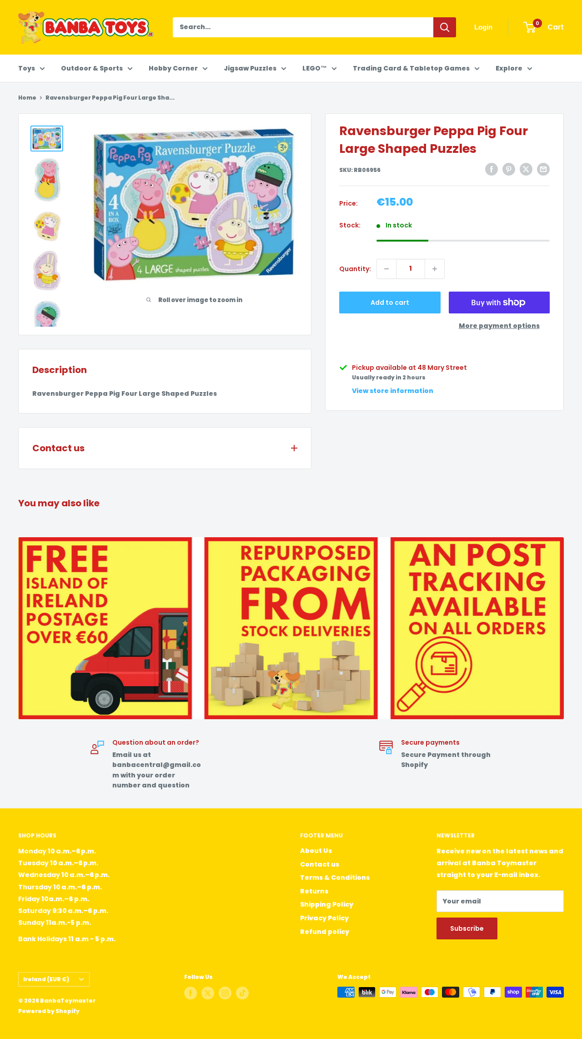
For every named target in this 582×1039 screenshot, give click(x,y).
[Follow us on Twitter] (207, 993)
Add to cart (390, 302)
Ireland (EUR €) (46, 979)
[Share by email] (543, 169)
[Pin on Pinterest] (508, 169)
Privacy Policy (324, 918)
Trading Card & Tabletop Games (411, 68)
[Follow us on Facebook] (190, 993)
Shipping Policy (326, 904)
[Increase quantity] (434, 268)
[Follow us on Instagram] (225, 993)
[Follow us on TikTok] (242, 993)
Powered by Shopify (49, 1011)
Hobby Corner (173, 68)
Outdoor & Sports (92, 68)
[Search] (444, 27)
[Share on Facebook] (491, 169)
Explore (509, 68)
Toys (26, 68)
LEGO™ (314, 68)
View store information (392, 390)
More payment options (499, 325)
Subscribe (467, 928)
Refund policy (324, 931)
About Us (316, 850)
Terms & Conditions (335, 877)
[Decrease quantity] (386, 268)
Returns (314, 891)
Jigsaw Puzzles (250, 68)
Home (27, 97)
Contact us (319, 864)
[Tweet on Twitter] (526, 169)
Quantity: (355, 268)
